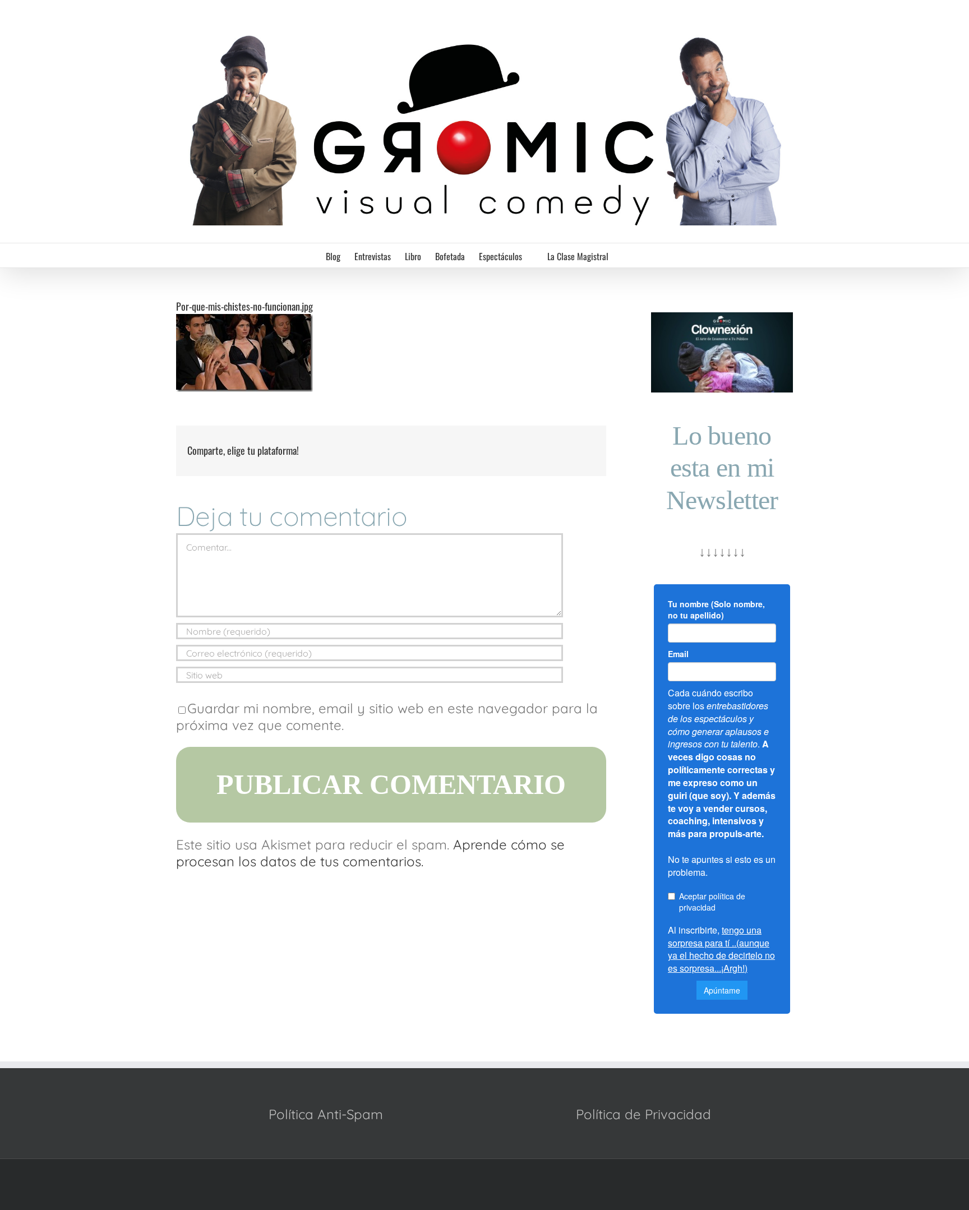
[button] (625, 255)
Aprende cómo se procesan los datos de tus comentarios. (370, 853)
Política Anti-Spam (326, 1114)
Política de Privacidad (643, 1114)
